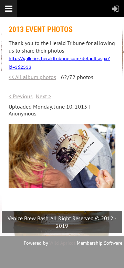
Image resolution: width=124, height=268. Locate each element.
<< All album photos (32, 77)
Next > (43, 96)
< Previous (21, 96)
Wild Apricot (62, 243)
